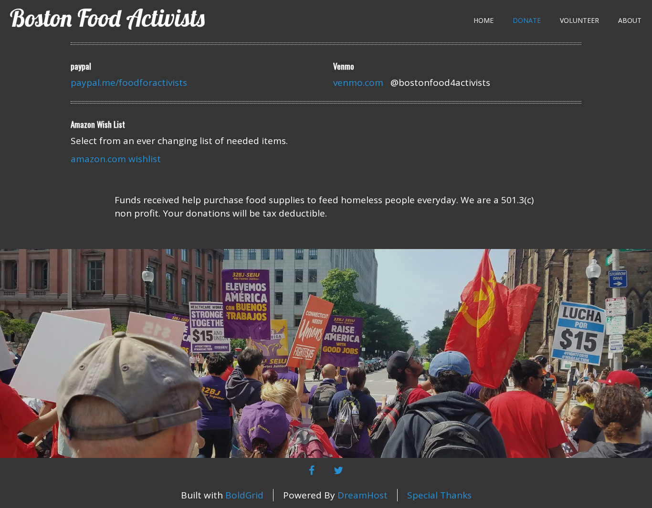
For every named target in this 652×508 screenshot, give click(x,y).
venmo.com (358, 82)
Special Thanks (439, 495)
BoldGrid (244, 495)
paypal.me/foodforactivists (129, 82)
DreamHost (362, 495)
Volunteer (579, 20)
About (629, 20)
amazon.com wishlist (116, 159)
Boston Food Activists (107, 18)
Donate (527, 20)
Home (483, 20)
